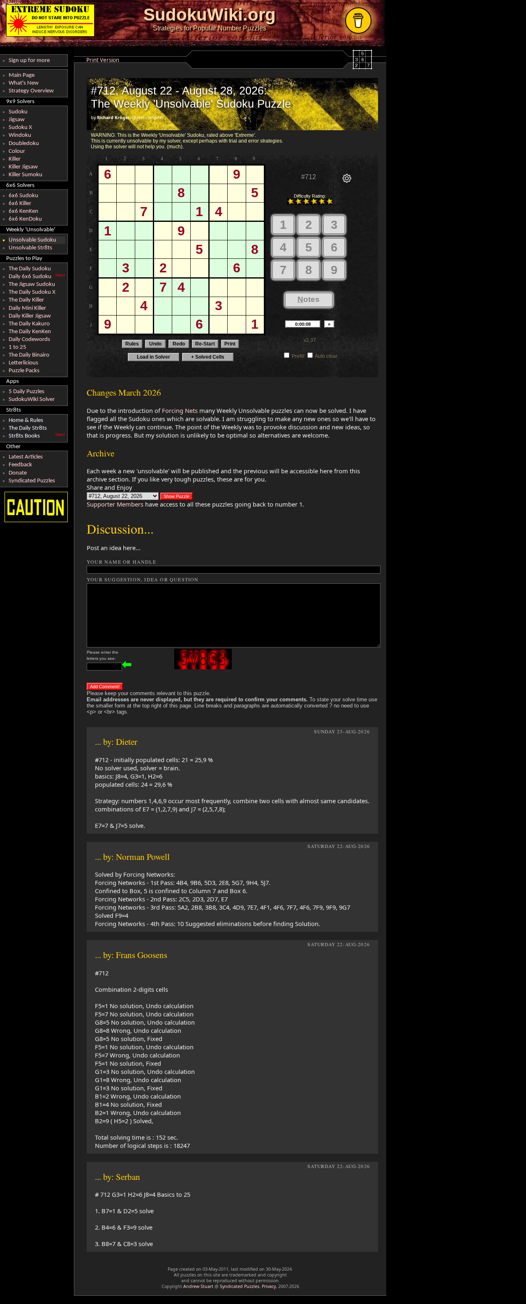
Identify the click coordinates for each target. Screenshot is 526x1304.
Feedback (20, 465)
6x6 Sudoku (23, 196)
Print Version (102, 60)
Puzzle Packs (24, 371)
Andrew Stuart (198, 1286)
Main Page (22, 75)
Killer (15, 159)
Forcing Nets (180, 410)
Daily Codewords (29, 339)
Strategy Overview (31, 91)
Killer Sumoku (25, 175)
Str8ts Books (24, 436)
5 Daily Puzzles (26, 392)
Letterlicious (23, 363)
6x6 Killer (20, 203)
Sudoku (18, 112)
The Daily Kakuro (29, 324)
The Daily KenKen (30, 332)
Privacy (269, 1286)
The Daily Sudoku (30, 269)
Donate (18, 473)
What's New (24, 83)
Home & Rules (26, 420)
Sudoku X (20, 127)
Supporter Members (115, 504)
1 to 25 (17, 347)
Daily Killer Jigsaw (30, 316)
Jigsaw (17, 120)
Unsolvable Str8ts (30, 248)
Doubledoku (24, 144)
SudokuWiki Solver (32, 399)
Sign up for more (29, 61)
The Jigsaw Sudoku (32, 284)
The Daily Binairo (29, 355)
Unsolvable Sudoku (32, 240)
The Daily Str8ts (28, 428)
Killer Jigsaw (23, 167)
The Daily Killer (26, 300)
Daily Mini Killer (27, 308)
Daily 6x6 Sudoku (30, 277)
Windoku (20, 135)
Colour (17, 151)
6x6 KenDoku (25, 219)
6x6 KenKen (23, 211)
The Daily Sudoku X (32, 292)
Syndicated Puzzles (32, 481)
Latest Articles (26, 457)
